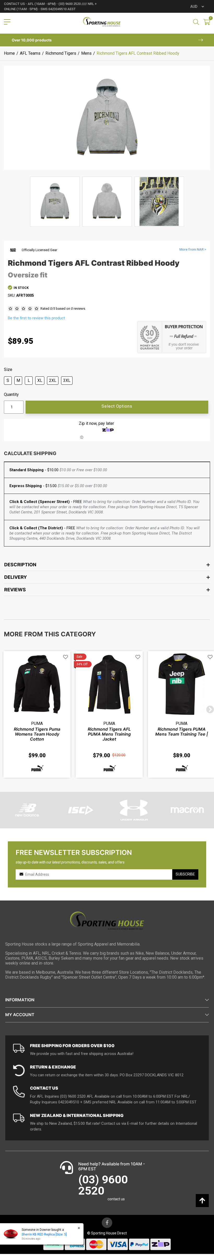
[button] (65, 657)
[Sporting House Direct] (101, 21)
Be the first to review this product (36, 318)
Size (8, 370)
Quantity (11, 395)
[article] (36, 714)
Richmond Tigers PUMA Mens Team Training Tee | (181, 731)
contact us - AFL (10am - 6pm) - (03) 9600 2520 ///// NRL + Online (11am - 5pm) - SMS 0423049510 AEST (50, 6)
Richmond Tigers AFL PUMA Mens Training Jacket (109, 734)
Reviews (15, 589)
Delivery (15, 577)
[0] (206, 22)
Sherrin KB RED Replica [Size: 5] (44, 1234)
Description (20, 564)
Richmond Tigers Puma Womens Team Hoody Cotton (37, 734)
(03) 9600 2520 (103, 1185)
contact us (116, 1199)
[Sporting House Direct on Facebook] (107, 1222)
